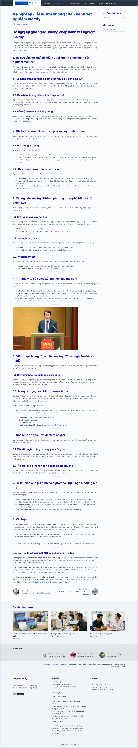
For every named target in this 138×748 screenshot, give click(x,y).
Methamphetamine (59, 224)
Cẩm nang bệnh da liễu (99, 687)
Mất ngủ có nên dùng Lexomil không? (114, 655)
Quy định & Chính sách (105, 3)
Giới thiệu (47, 3)
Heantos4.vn (30, 423)
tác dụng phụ (42, 582)
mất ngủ (15, 398)
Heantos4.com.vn (48, 425)
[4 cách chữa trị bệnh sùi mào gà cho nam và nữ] (73, 655)
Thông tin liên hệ (120, 664)
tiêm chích (68, 293)
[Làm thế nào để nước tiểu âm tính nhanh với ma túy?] (30, 621)
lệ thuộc (32, 291)
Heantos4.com (62, 425)
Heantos (16, 579)
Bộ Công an (41, 136)
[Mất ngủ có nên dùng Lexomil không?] (102, 655)
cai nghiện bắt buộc (50, 69)
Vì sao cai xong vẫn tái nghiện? (101, 634)
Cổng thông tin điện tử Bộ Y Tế (102, 690)
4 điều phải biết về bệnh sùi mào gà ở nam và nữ (57, 655)
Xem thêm (117, 3)
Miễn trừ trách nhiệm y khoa (62, 684)
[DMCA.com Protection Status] (18, 694)
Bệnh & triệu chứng (89, 3)
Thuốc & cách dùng (74, 3)
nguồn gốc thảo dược (87, 398)
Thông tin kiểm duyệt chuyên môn (64, 687)
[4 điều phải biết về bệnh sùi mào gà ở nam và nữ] (44, 655)
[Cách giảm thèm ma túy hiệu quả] (69, 621)
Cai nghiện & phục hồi (58, 3)
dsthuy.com (75, 744)
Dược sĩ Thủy (56, 682)
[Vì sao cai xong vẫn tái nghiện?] (107, 621)
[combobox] (112, 18)
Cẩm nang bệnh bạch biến (100, 685)
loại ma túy (47, 291)
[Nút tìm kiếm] (123, 18)
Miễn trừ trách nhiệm (118, 667)
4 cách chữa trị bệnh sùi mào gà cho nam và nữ (86, 655)
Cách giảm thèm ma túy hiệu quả (63, 634)
